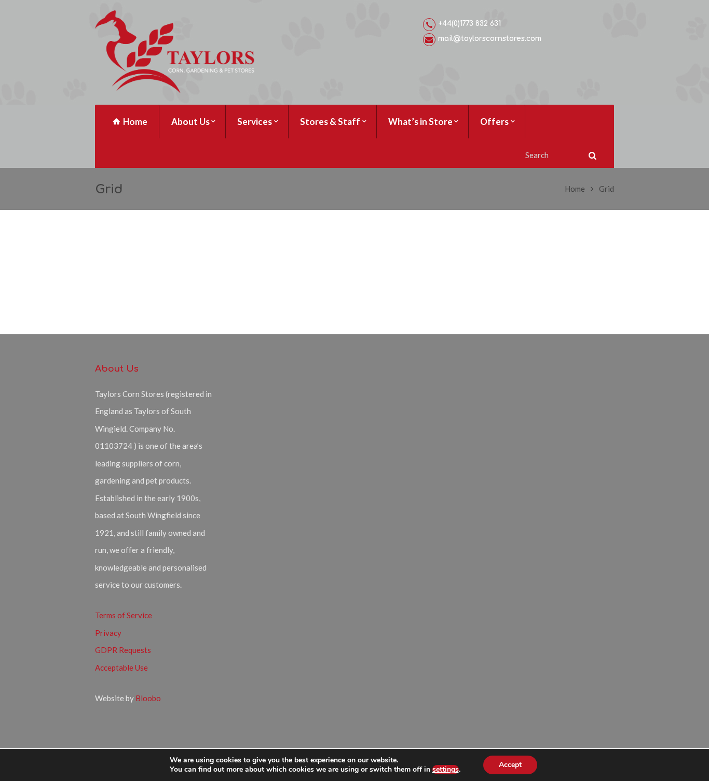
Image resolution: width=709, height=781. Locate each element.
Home (575, 188)
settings (445, 769)
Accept (510, 765)
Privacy (108, 632)
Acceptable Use (121, 667)
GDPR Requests (123, 650)
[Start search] (591, 155)
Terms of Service (123, 615)
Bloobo (148, 698)
